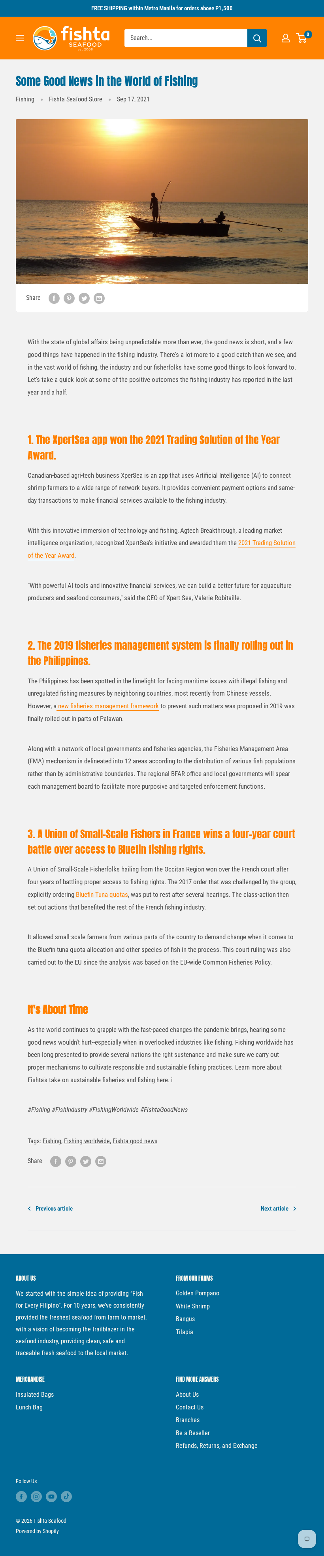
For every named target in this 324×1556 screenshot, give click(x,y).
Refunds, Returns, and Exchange (217, 1445)
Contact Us (189, 1407)
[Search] (257, 38)
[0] (302, 38)
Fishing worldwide (87, 1141)
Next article (274, 1208)
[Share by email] (99, 298)
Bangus (185, 1319)
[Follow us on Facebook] (21, 1496)
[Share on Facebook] (54, 298)
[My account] (286, 38)
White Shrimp (193, 1306)
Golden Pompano (197, 1293)
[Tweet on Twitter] (84, 298)
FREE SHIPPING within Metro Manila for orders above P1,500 (162, 8)
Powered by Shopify (37, 1531)
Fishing (25, 99)
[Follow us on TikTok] (66, 1496)
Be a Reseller (193, 1433)
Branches (188, 1420)
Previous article (54, 1208)
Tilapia (184, 1332)
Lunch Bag (29, 1407)
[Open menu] (20, 38)
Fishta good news (135, 1141)
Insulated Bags (35, 1394)
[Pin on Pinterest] (69, 298)
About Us (187, 1394)
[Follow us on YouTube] (51, 1496)
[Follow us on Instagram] (36, 1496)
